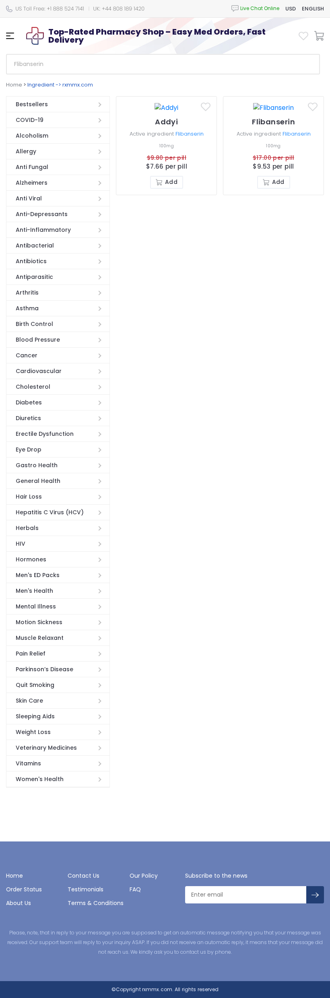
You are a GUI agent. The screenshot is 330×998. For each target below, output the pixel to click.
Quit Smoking (35, 685)
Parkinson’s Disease (44, 669)
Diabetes (29, 402)
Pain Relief (30, 654)
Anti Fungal (32, 167)
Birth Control (34, 324)
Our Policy (144, 876)
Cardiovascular (39, 371)
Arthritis (27, 293)
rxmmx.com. (157, 989)
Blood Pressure (38, 340)
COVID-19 (29, 120)
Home (14, 85)
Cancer (26, 355)
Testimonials (85, 889)
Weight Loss (33, 732)
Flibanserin (189, 134)
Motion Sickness (39, 622)
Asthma (27, 308)
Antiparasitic (34, 277)
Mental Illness (36, 606)
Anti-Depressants (42, 214)
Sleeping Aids (35, 716)
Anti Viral (29, 198)
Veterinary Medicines (46, 748)
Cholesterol (33, 387)
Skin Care (29, 701)
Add (171, 182)
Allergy (26, 151)
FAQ (135, 889)
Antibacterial (35, 245)
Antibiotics (31, 261)
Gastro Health (37, 465)
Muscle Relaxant (40, 638)
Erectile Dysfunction (45, 434)
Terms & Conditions (96, 903)
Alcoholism (32, 136)
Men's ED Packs (38, 575)
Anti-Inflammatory (43, 230)
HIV (20, 544)
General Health (38, 481)
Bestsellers (32, 104)
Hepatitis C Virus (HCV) (50, 512)
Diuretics (28, 418)
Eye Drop (28, 449)
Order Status (24, 889)
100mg (166, 146)
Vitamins (28, 763)
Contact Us (83, 876)
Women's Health (40, 779)
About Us (18, 903)
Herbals (27, 528)
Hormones (31, 559)
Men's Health (34, 591)
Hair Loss (29, 497)
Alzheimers (31, 183)
